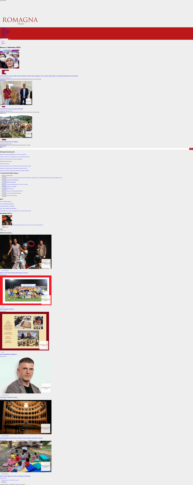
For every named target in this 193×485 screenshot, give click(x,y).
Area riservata (4, 482)
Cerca (1, 147)
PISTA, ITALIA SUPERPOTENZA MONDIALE (10, 179)
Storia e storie (5, 33)
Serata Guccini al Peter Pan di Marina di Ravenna (11, 193)
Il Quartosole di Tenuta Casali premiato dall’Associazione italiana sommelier (14, 170)
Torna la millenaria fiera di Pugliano (9, 141)
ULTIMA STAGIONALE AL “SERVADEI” (9, 186)
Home (3, 27)
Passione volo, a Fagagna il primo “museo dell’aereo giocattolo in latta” (13, 168)
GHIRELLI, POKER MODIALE (7, 175)
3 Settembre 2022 (7, 78)
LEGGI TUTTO (3, 80)
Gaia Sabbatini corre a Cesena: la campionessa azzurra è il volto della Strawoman (15, 210)
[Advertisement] (96, 9)
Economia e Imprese (6, 32)
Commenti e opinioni (6, 30)
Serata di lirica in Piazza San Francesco (9, 195)
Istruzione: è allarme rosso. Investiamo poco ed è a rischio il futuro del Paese (14, 156)
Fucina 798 (2, 78)
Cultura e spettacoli (6, 31)
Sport (3, 36)
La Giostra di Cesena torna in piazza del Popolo (11, 108)
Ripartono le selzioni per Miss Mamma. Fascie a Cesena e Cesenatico (13, 154)
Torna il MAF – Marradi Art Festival (8, 397)
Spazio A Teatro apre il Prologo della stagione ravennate (14, 272)
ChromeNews (17, 484)
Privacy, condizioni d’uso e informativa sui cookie (10, 480)
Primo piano (4, 29)
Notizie (3, 71)
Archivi (1, 229)
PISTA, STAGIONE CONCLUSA (7, 188)
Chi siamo (4, 34)
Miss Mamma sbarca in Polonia (6, 161)
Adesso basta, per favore (4, 163)
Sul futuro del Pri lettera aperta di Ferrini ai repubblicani (11, 159)
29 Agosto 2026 (3, 274)
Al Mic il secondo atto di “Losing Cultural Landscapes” (12, 191)
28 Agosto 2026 (3, 356)
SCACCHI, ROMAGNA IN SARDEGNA (9, 182)
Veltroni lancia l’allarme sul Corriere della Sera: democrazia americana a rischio (15, 166)
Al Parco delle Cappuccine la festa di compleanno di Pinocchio (15, 476)
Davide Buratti (2, 111)
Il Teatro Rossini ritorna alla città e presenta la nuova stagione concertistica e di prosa (21, 438)
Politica (3, 72)
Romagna (3, 106)
